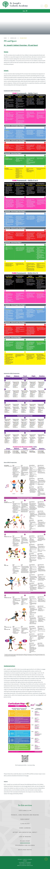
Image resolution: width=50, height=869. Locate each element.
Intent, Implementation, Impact (25, 832)
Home (5, 38)
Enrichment (25, 819)
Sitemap (25, 860)
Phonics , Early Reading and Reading (25, 815)
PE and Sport (23, 38)
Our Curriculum (25, 810)
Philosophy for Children (25, 845)
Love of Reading (25, 836)
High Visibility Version (25, 864)
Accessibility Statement (25, 862)
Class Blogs (25, 823)
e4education (30, 865)
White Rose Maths (25, 849)
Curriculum (13, 38)
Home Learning (25, 828)
